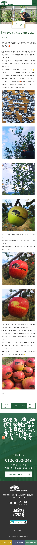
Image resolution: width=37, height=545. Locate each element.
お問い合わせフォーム (14, 474)
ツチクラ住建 (7, 3)
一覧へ (15, 406)
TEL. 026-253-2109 (18, 498)
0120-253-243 (18, 460)
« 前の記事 (6, 405)
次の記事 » (31, 405)
